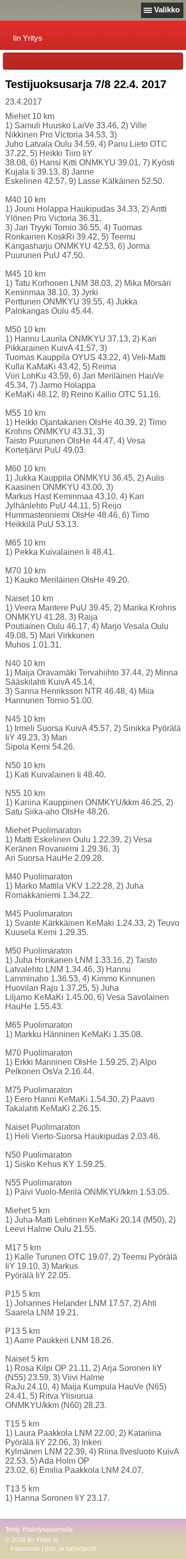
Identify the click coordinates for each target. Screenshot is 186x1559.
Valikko (167, 9)
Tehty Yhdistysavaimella (39, 1529)
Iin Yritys (27, 37)
